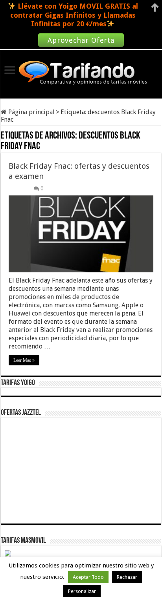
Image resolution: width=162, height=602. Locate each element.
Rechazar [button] (127, 577)
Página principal (31, 112)
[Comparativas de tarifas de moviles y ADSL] (81, 73)
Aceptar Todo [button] (88, 577)
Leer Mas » (24, 360)
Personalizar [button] (82, 591)
